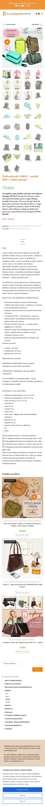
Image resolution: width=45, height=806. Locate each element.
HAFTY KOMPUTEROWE (13, 680)
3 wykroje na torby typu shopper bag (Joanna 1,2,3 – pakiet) (22, 642)
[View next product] (41, 24)
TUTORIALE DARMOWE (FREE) (17, 582)
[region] (22, 786)
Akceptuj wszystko (22, 789)
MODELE (8, 690)
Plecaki (15, 226)
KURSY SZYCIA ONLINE (10, 521)
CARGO (11, 228)
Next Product (35, 24)
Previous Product (11, 24)
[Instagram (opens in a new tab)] (19, 6)
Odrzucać (22, 801)
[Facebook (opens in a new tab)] (16, 6)
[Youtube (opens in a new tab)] (23, 6)
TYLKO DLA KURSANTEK (13, 719)
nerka (16, 228)
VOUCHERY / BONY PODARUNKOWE (17, 722)
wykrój (28, 228)
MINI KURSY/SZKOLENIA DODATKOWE (18, 687)
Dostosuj (22, 795)
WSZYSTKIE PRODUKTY (26, 226)
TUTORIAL (22, 228)
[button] (40, 30)
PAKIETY (8, 705)
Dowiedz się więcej (22, 535)
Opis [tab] (22, 242)
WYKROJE (38, 226)
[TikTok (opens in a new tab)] (28, 6)
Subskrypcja (8, 712)
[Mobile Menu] (41, 14)
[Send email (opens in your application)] (26, 6)
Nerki (11, 226)
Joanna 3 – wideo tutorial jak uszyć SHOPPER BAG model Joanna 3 (22, 586)
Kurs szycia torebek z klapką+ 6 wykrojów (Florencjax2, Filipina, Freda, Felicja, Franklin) (22, 525)
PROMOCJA (9, 709)
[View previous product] (3, 24)
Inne (7, 694)
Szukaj (38, 669)
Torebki (24, 521)
